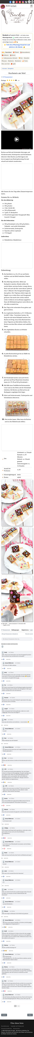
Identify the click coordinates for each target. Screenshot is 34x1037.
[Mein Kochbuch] (32, 2)
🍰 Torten (25, 61)
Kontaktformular (5, 1026)
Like (2, 659)
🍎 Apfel (13, 64)
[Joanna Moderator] (2, 646)
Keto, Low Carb (5, 64)
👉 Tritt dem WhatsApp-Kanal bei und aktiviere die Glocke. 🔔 (17, 46)
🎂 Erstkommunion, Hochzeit (9, 58)
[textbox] (17, 639)
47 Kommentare (7, 77)
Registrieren (25, 630)
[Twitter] (13, 1)
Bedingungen (15, 630)
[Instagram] (23, 1)
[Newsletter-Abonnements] (26, 3)
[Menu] (31, 6)
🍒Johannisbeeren (25, 52)
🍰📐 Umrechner (7, 52)
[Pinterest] (16, 1)
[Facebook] (10, 1)
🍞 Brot (21, 58)
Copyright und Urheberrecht (17, 1026)
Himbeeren (11, 61)
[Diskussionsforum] (29, 2)
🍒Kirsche (12, 55)
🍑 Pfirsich (16, 52)
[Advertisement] (17, 20)
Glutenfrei (26, 58)
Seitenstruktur (16, 1028)
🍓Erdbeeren (5, 55)
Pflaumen (4, 61)
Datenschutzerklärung (6, 1028)
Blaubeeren (18, 61)
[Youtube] (20, 1)
